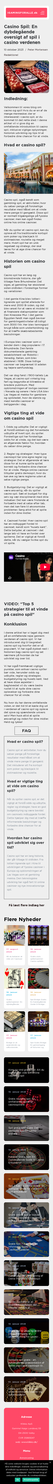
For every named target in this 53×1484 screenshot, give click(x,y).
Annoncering (27, 1458)
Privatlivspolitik (31, 1480)
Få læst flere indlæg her (26, 905)
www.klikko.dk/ (29, 1442)
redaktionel (11, 55)
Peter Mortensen (38, 49)
